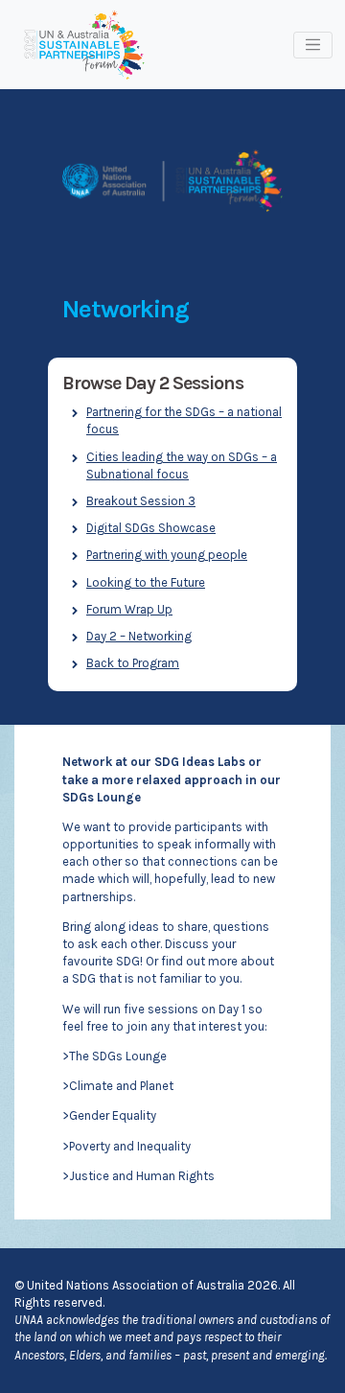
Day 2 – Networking (139, 636)
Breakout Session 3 (141, 501)
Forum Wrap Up (129, 609)
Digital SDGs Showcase (151, 528)
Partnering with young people (166, 554)
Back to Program (132, 663)
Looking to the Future (145, 582)
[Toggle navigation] (313, 45)
